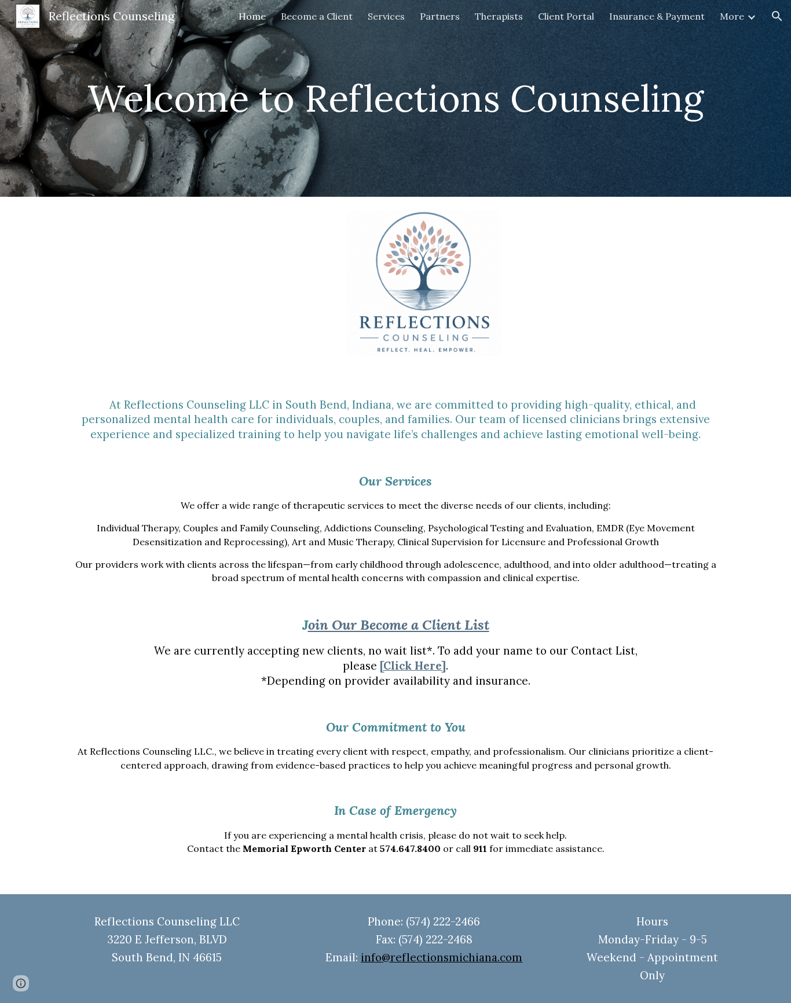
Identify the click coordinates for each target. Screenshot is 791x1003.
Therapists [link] (499, 16)
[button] (777, 16)
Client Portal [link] (566, 16)
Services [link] (386, 16)
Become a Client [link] (317, 16)
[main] (395, 98)
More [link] (732, 16)
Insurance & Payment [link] (657, 16)
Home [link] (252, 16)
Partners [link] (440, 16)
